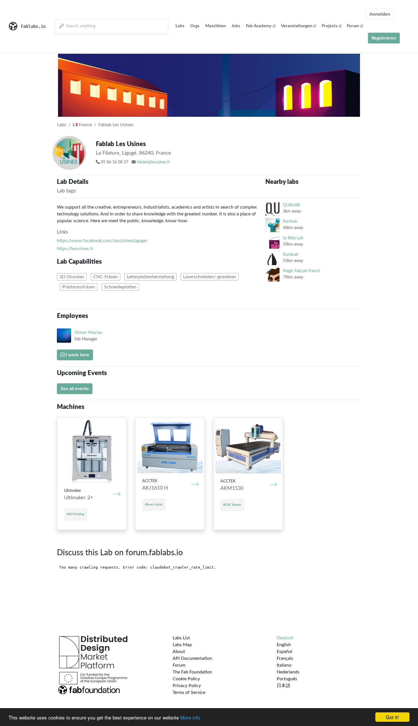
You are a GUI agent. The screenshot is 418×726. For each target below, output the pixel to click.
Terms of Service (189, 692)
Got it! (392, 717)
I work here (77, 355)
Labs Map (182, 644)
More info (190, 717)
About (179, 651)
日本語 (283, 685)
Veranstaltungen (296, 26)
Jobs (235, 26)
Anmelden (379, 14)
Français (285, 658)
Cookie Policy (186, 679)
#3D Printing (75, 514)
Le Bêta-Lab (293, 238)
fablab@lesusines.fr (153, 162)
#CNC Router (232, 504)
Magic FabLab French (301, 271)
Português (287, 679)
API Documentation (192, 658)
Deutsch (285, 638)
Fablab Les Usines (115, 124)
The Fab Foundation (192, 672)
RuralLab (290, 254)
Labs (180, 26)
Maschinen (215, 26)
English (284, 644)
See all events (75, 388)
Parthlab (290, 221)
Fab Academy (259, 26)
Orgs (195, 26)
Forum (353, 26)
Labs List (181, 638)
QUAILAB (291, 205)
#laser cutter (154, 504)
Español (284, 651)
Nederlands (288, 672)
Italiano (284, 665)
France (84, 124)
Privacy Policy (187, 685)
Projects (330, 26)
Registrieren (384, 38)
